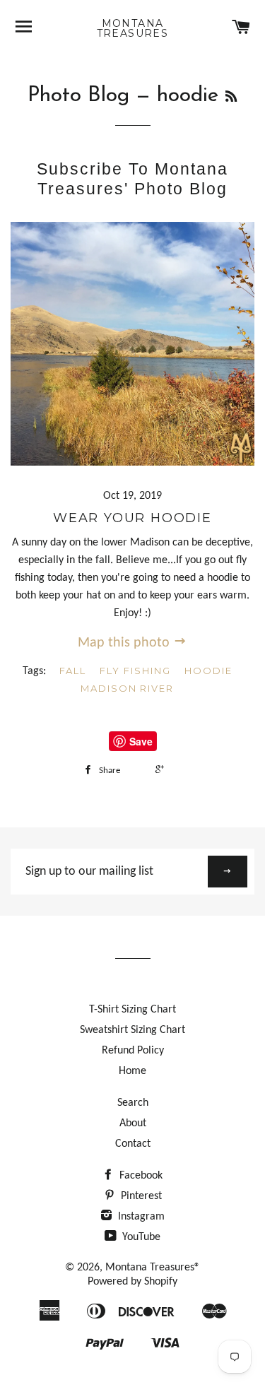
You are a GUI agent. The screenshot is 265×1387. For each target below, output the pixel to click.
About (132, 1123)
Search (132, 1103)
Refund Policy (133, 1050)
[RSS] (231, 98)
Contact (133, 1144)
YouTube (139, 1237)
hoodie (208, 670)
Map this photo (125, 643)
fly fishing (135, 670)
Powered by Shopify (132, 1281)
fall (73, 670)
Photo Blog (78, 96)
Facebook (140, 1175)
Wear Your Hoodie (132, 518)
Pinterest (140, 1196)
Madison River (127, 688)
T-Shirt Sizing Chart (132, 1009)
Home (132, 1071)
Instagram (140, 1216)
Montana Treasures (133, 28)
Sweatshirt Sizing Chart (132, 1030)
